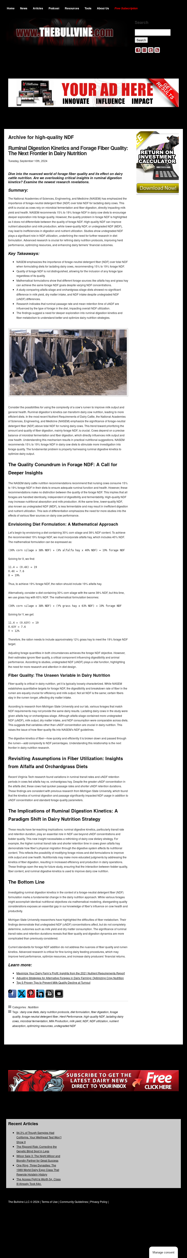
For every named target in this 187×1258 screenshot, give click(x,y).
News (23, 8)
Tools (88, 8)
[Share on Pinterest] (31, 994)
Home (11, 8)
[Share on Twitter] (22, 994)
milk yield (75, 1021)
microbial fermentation (34, 1021)
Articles (38, 8)
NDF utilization (99, 1021)
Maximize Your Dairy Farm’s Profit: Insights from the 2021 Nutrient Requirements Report (70, 973)
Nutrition (33, 1007)
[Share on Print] (50, 994)
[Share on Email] (59, 994)
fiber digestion (100, 1012)
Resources (72, 8)
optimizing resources (40, 1026)
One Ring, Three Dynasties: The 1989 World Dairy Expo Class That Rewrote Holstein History (37, 1169)
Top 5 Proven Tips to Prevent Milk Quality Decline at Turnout (53, 982)
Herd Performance (71, 1016)
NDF (85, 1021)
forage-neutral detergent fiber (40, 1016)
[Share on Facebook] (12, 994)
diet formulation (80, 1012)
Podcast (54, 8)
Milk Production (58, 1021)
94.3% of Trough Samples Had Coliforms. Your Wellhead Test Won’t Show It (38, 1137)
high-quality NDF (94, 1016)
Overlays (172, 137)
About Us (103, 8)
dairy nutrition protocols (54, 1012)
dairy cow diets (29, 1012)
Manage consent (163, 1252)
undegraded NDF (65, 1026)
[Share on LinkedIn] (40, 994)
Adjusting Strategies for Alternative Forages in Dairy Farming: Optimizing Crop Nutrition (70, 978)
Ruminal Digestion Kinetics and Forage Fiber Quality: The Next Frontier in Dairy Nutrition (68, 150)
